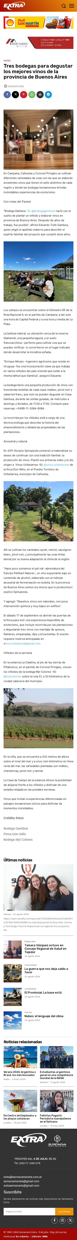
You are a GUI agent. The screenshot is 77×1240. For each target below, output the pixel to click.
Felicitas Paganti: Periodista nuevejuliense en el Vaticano (55, 1118)
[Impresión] (40, 94)
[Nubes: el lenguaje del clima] (13, 1020)
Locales (7, 1123)
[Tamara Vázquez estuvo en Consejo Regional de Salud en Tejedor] (13, 950)
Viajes (7, 61)
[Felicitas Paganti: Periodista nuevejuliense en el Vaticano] (57, 1101)
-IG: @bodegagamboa (40, 211)
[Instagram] (62, 1221)
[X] (15, 94)
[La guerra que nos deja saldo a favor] (13, 973)
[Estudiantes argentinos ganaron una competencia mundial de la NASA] (57, 1057)
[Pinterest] (23, 94)
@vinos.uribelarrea (56, 464)
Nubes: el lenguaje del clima (44, 1016)
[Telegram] (48, 94)
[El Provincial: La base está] (13, 997)
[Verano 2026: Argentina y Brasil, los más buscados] (20, 1057)
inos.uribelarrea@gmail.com (22, 643)
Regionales (30, 942)
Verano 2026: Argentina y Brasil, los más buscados (20, 1074)
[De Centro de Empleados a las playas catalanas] (20, 1101)
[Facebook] (7, 94)
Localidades (30, 989)
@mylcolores (12, 676)
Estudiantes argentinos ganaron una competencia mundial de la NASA (56, 1075)
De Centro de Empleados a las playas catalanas (20, 1117)
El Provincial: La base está (43, 992)
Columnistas (31, 965)
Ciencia (7, 914)
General (44, 1082)
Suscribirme (64, 1211)
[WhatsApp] (31, 94)
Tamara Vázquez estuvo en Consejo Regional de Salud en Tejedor (45, 949)
